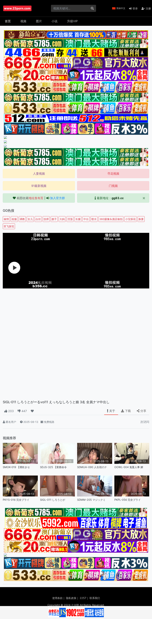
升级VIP (72, 21)
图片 (39, 21)
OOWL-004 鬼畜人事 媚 (128, 467)
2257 (83, 598)
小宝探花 (130, 219)
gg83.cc (118, 198)
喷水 (94, 219)
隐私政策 (71, 598)
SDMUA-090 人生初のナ (92, 467)
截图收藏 (30, 198)
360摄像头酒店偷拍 (111, 219)
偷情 (6, 219)
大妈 (62, 219)
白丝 (38, 219)
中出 (86, 219)
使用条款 (57, 598)
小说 (54, 21)
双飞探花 (9, 226)
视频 (23, 21)
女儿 (30, 219)
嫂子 (54, 219)
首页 (8, 21)
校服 (14, 219)
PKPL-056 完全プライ (127, 499)
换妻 (141, 219)
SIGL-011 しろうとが (52, 499)
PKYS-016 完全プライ (16, 499)
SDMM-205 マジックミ (91, 499)
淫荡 (70, 219)
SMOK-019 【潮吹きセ (16, 467)
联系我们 (95, 598)
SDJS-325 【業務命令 (53, 467)
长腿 (78, 219)
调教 (22, 219)
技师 (46, 219)
